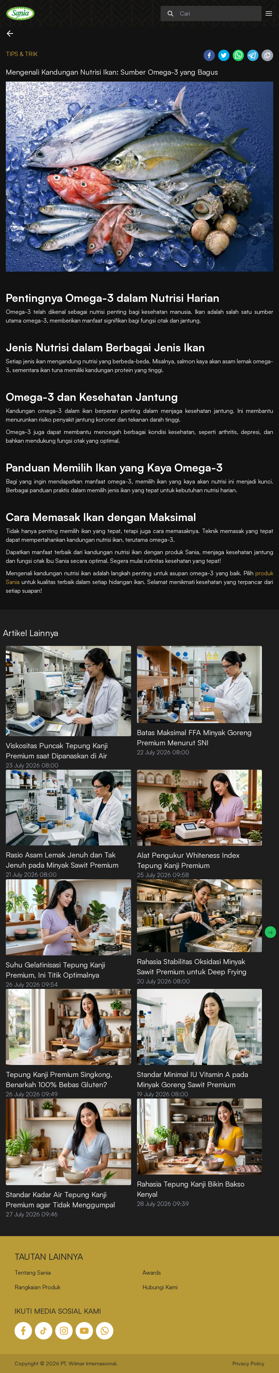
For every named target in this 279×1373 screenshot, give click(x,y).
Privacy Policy (248, 1363)
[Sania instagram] (64, 1331)
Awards (151, 1272)
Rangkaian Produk (37, 1287)
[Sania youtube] (84, 1331)
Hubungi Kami (160, 1287)
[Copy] (267, 55)
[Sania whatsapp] (104, 1331)
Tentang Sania (33, 1272)
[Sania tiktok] (43, 1331)
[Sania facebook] (23, 1331)
